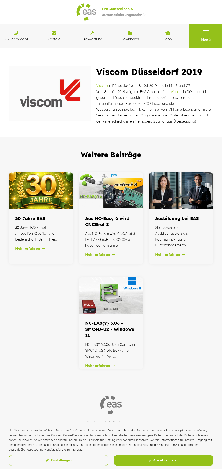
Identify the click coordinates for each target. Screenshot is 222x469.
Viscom (102, 85)
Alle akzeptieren (165, 460)
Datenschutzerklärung (142, 444)
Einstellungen (61, 460)
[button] (205, 36)
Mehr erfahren (28, 248)
